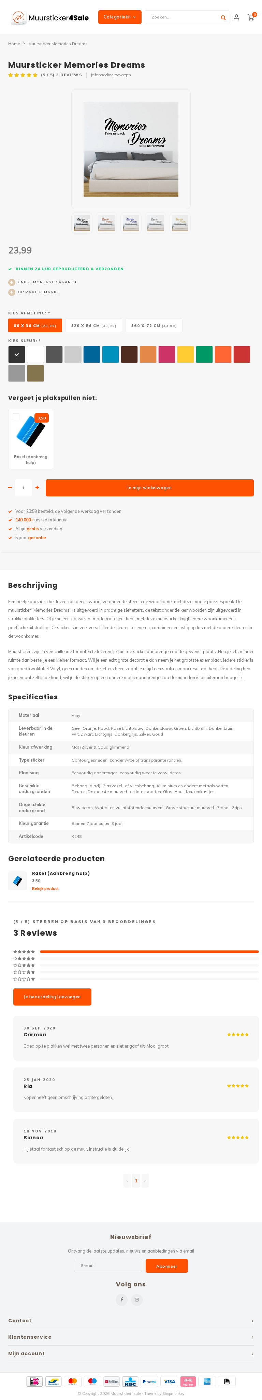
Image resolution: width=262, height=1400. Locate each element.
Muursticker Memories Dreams (58, 43)
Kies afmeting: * (29, 313)
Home (14, 43)
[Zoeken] (223, 17)
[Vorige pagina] (127, 1181)
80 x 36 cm (35, 325)
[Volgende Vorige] (145, 1181)
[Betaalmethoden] (34, 1381)
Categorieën (117, 17)
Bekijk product (45, 888)
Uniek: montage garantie (47, 282)
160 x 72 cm (154, 325)
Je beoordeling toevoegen (111, 75)
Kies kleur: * (24, 340)
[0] (251, 17)
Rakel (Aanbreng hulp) (61, 873)
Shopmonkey (173, 1393)
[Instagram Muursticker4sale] (137, 1300)
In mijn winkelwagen (150, 487)
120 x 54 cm (94, 325)
